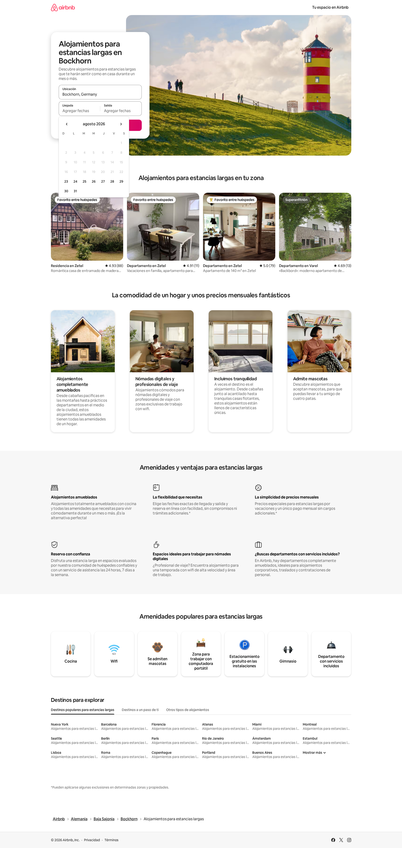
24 (75, 181)
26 (94, 181)
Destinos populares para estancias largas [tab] (82, 710)
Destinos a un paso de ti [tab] (140, 710)
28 (112, 181)
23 (66, 181)
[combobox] (100, 94)
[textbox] (79, 111)
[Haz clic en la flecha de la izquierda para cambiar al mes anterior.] (66, 124)
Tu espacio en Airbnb (330, 7)
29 (121, 181)
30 (66, 191)
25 (84, 181)
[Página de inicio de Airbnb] (63, 7)
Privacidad (92, 840)
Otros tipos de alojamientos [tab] (187, 710)
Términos (111, 840)
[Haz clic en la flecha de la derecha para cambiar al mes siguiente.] (120, 124)
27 (103, 181)
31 (75, 191)
